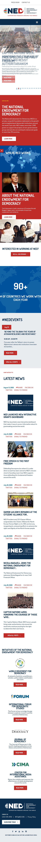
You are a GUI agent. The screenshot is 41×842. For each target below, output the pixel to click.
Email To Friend (20, 390)
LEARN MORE (8, 139)
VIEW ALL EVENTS (12, 362)
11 (34, 88)
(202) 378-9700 (7, 817)
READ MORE (7, 81)
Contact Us (26, 2)
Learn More (8, 217)
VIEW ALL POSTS (13, 635)
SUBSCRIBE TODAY (10, 822)
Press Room (15, 2)
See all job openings (19, 254)
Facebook (29, 387)
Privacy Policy (32, 817)
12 (36, 88)
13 (38, 88)
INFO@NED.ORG (20, 817)
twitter (9, 390)
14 (40, 88)
